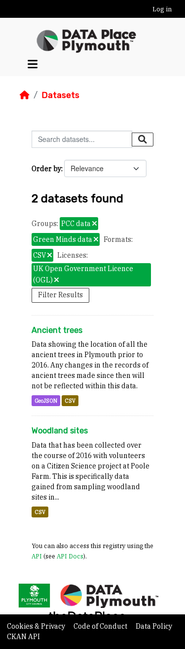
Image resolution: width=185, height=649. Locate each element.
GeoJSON (46, 400)
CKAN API (23, 636)
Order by (46, 168)
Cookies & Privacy (37, 626)
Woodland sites (60, 430)
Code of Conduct (101, 626)
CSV (70, 400)
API (37, 556)
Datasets (60, 95)
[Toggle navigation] (32, 64)
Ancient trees (57, 330)
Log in (162, 9)
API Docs (70, 556)
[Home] (25, 95)
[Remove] (94, 224)
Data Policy (154, 626)
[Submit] (142, 139)
